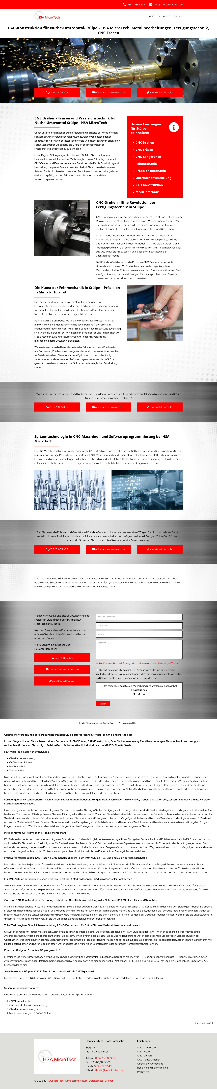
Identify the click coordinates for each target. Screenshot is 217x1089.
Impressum (81, 1080)
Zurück (201, 1023)
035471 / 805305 (105, 1058)
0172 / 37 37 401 (103, 1066)
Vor (209, 1023)
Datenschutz (96, 1080)
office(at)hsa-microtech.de (108, 1070)
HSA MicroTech (55, 1080)
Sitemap (109, 1080)
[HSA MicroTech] (47, 12)
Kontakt (69, 1080)
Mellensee (133, 799)
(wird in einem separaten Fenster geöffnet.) (138, 663)
